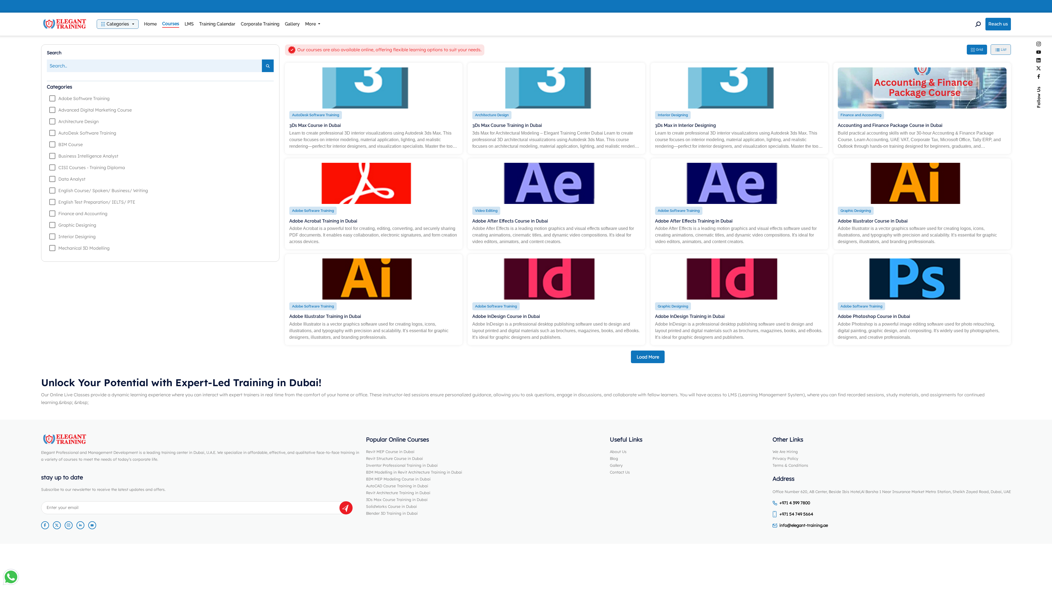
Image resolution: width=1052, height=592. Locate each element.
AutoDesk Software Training (87, 133)
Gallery (292, 24)
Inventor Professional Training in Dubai (402, 465)
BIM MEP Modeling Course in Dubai (398, 479)
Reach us (998, 24)
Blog (614, 458)
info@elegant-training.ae (803, 525)
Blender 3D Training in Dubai (392, 513)
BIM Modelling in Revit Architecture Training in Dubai (414, 472)
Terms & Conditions (790, 465)
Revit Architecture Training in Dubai (398, 492)
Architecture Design (78, 121)
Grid (979, 49)
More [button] (311, 24)
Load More (648, 357)
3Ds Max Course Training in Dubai (397, 499)
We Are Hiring (785, 451)
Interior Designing (77, 236)
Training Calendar (217, 24)
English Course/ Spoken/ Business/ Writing (103, 190)
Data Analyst (71, 179)
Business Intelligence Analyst (88, 156)
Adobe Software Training (84, 98)
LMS (189, 24)
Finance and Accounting (82, 213)
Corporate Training (260, 24)
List (1003, 49)
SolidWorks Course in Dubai (391, 506)
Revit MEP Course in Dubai (390, 451)
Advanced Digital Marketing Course (95, 110)
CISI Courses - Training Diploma (91, 167)
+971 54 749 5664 (796, 514)
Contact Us (620, 472)
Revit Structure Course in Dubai (394, 458)
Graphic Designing (77, 225)
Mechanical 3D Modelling (84, 248)
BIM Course (70, 144)
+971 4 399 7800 (794, 502)
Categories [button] (118, 24)
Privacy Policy (785, 458)
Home (150, 24)
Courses (170, 23)
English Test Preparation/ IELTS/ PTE (96, 202)
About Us (618, 451)
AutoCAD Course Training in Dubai (397, 485)
